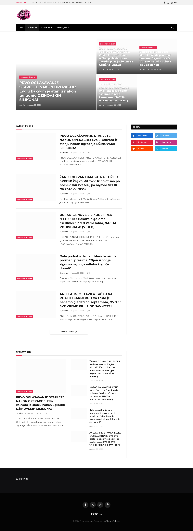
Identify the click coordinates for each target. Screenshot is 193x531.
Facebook (46, 27)
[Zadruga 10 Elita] (24, 14)
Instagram (63, 27)
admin (22, 105)
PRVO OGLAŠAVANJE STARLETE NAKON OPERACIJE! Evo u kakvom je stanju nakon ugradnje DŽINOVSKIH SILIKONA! (64, 2)
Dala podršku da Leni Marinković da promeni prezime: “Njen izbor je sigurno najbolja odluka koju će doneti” (155, 58)
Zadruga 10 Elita (27, 77)
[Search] (172, 27)
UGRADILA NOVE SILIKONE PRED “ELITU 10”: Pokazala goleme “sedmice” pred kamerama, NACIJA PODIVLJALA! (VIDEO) (114, 92)
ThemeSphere (113, 521)
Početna (32, 27)
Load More (67, 332)
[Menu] (21, 27)
